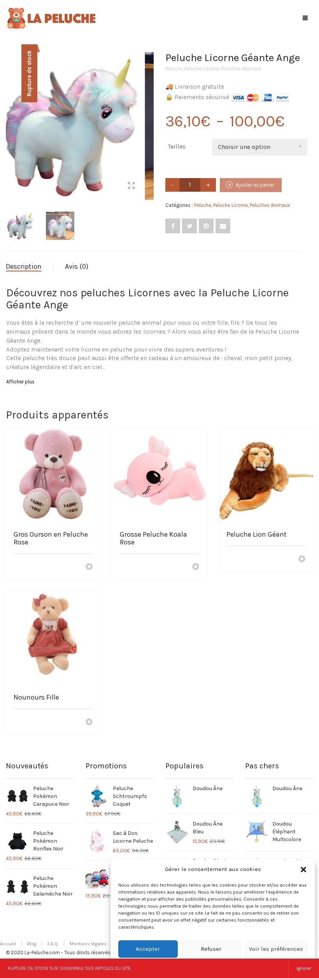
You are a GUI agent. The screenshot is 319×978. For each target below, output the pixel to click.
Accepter (148, 948)
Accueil (8, 944)
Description (24, 266)
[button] (303, 869)
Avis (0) (76, 266)
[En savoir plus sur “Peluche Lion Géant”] (301, 559)
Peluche (173, 69)
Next (149, 116)
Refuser (211, 948)
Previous (10, 116)
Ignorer (303, 968)
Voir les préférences (276, 948)
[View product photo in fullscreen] (140, 186)
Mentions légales (88, 944)
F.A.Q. (52, 944)
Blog (31, 944)
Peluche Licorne (201, 69)
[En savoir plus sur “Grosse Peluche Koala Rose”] (195, 567)
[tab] (29, 267)
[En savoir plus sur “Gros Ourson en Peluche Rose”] (89, 567)
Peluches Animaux (241, 69)
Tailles (177, 146)
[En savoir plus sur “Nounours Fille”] (89, 722)
